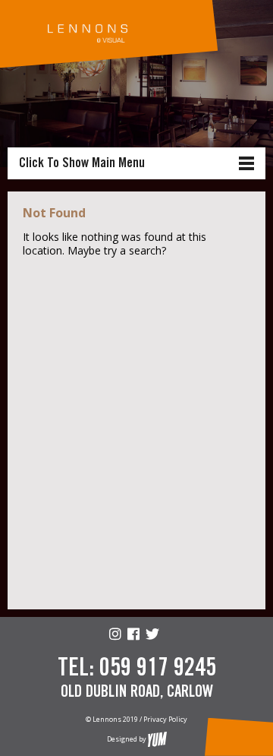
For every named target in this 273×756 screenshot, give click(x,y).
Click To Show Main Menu (82, 163)
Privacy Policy (165, 719)
